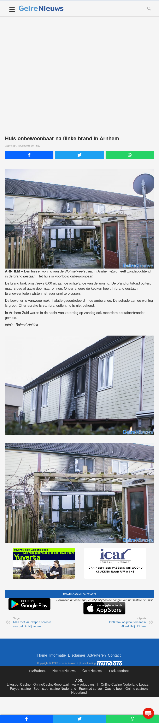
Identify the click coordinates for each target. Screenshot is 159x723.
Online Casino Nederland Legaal (125, 684)
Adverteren (96, 655)
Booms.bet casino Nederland (55, 688)
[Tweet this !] (79, 155)
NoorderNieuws (64, 670)
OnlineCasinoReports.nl (51, 684)
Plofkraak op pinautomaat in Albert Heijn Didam (127, 622)
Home (42, 655)
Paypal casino (20, 688)
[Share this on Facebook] (29, 155)
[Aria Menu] (12, 9)
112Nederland (119, 670)
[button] (148, 713)
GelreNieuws (92, 670)
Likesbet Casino (19, 684)
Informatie (57, 655)
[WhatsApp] (130, 155)
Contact (114, 655)
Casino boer (114, 688)
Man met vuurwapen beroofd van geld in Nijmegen (32, 622)
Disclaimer (76, 655)
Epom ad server (90, 688)
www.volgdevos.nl (84, 684)
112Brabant (37, 670)
